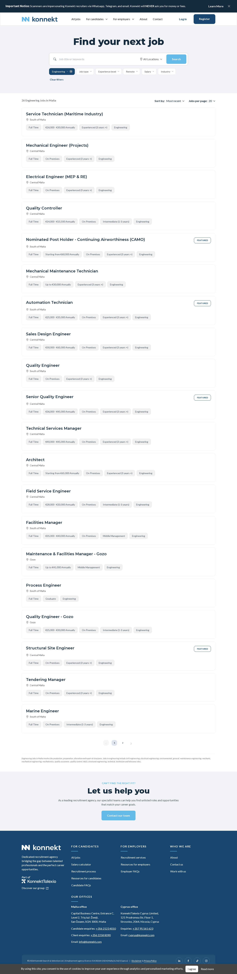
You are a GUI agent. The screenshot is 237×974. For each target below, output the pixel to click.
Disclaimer (137, 960)
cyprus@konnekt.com (141, 935)
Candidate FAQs (81, 885)
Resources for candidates (86, 878)
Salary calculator (81, 864)
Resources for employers (135, 864)
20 (210, 100)
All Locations (151, 59)
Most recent (173, 100)
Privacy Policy (150, 960)
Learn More (215, 6)
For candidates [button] (95, 19)
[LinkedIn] (179, 960)
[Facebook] (188, 960)
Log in (183, 19)
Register (204, 18)
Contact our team (118, 815)
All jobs (76, 19)
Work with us (178, 871)
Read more (207, 969)
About (143, 19)
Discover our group (33, 888)
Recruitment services (133, 857)
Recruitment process (83, 871)
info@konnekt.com (90, 941)
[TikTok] (197, 960)
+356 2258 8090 (101, 935)
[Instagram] (206, 960)
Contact (158, 19)
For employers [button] (122, 19)
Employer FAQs (130, 871)
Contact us (176, 864)
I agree (192, 969)
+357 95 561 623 (143, 928)
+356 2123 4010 (106, 928)
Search (176, 59)
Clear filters (57, 79)
